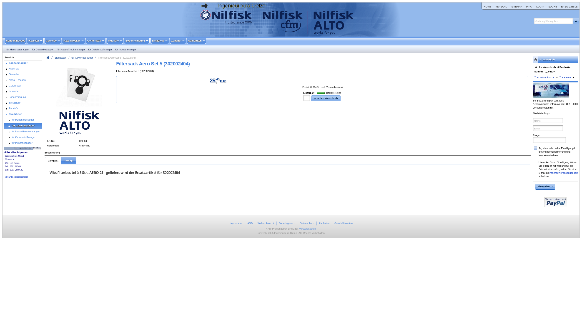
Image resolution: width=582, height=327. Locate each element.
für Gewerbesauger (82, 57)
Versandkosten (334, 87)
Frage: (537, 135)
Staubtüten (60, 57)
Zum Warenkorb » (544, 77)
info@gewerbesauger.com (563, 172)
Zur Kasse (565, 77)
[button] (576, 21)
